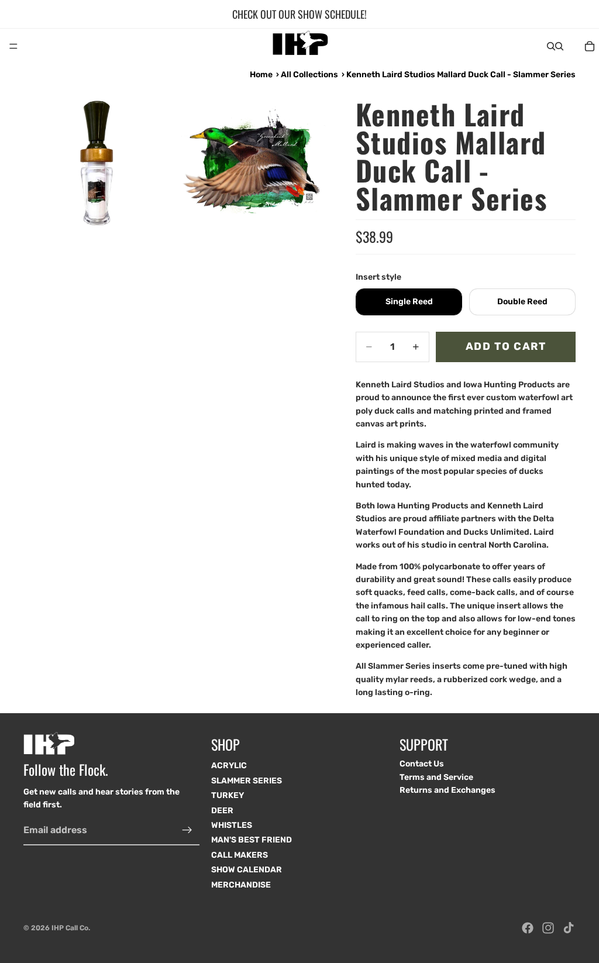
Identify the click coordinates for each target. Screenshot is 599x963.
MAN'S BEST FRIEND (251, 840)
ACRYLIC (229, 766)
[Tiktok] (569, 928)
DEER (222, 811)
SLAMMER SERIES (246, 781)
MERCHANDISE (241, 885)
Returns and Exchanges (447, 791)
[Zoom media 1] (98, 161)
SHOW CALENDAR (246, 870)
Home (261, 75)
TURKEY (227, 796)
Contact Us (422, 764)
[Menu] (13, 46)
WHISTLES (231, 825)
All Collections (309, 75)
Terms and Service (436, 777)
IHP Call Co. (70, 928)
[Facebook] (528, 928)
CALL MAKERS (239, 855)
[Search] (551, 46)
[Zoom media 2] (252, 161)
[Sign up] (187, 830)
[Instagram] (548, 928)
